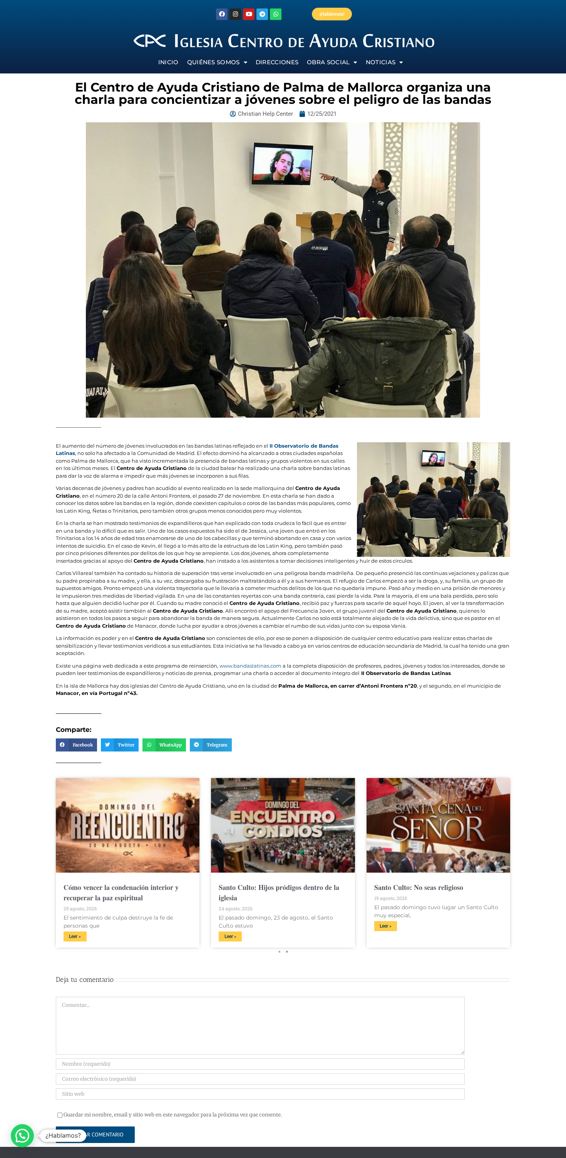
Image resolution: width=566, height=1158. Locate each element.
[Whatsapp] (275, 14)
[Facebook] (222, 14)
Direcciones (277, 62)
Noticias (380, 62)
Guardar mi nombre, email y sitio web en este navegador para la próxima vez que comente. (173, 1114)
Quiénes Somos (213, 62)
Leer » (75, 936)
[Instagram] (235, 14)
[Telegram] (262, 14)
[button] (76, 744)
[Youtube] (249, 14)
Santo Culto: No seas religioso (418, 887)
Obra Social (328, 62)
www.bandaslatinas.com (250, 666)
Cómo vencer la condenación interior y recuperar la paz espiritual (121, 892)
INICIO (168, 62)
